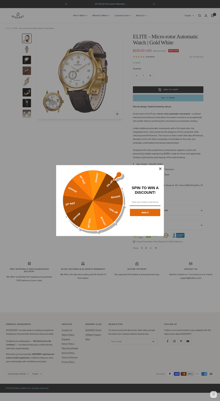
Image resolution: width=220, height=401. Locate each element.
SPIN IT (145, 212)
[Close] (160, 168)
